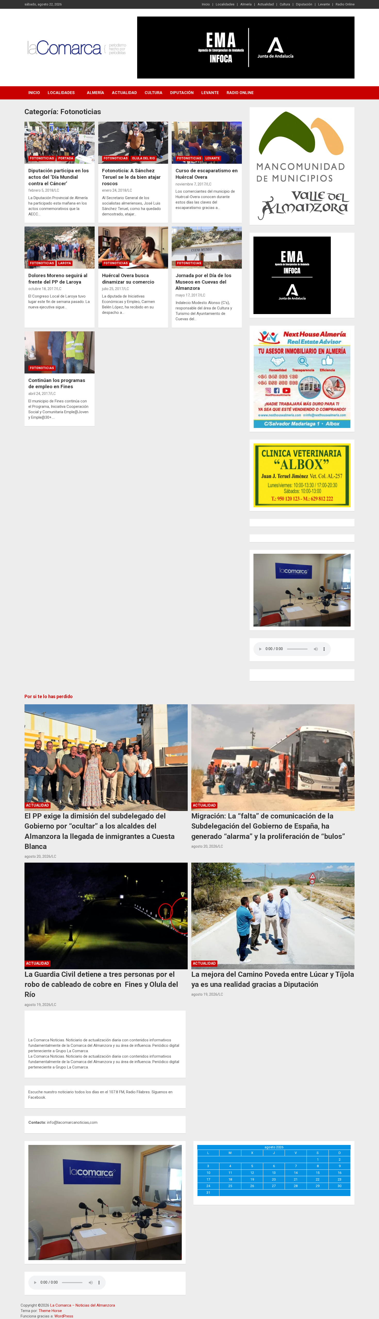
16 (339, 1173)
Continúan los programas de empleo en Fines (56, 383)
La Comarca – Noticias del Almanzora (82, 1305)
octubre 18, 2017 (42, 289)
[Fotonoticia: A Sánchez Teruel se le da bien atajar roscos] (133, 143)
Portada (65, 158)
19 (252, 1179)
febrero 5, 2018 (40, 190)
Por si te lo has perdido (48, 696)
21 (296, 1179)
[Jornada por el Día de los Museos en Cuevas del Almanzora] (207, 247)
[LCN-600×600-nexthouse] (302, 332)
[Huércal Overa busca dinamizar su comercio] (133, 247)
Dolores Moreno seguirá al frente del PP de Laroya (57, 278)
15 (317, 1173)
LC (57, 190)
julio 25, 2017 (112, 289)
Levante (324, 4)
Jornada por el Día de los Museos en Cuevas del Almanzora (203, 281)
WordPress (63, 1316)
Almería (246, 4)
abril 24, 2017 (39, 394)
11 (230, 1173)
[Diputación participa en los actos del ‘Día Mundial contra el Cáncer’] (59, 143)
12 (252, 1173)
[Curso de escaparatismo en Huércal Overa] (207, 143)
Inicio (206, 4)
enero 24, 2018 (114, 190)
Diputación (304, 4)
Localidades (225, 4)
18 (230, 1179)
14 (296, 1173)
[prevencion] (292, 239)
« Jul (272, 1198)
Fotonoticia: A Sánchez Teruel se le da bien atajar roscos (131, 177)
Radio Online (345, 4)
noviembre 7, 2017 (191, 184)
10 (208, 1173)
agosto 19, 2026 (37, 1005)
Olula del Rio (143, 158)
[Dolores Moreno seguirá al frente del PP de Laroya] (59, 247)
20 (274, 1179)
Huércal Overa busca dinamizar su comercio (128, 278)
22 (317, 1179)
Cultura (285, 4)
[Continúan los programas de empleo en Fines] (59, 352)
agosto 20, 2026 (37, 856)
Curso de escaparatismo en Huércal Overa (207, 174)
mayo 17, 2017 (188, 295)
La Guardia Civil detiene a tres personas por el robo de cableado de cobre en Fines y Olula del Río (101, 984)
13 (274, 1173)
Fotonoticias (42, 158)
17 (208, 1179)
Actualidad (266, 4)
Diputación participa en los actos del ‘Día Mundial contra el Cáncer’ (58, 177)
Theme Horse (50, 1310)
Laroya (64, 263)
